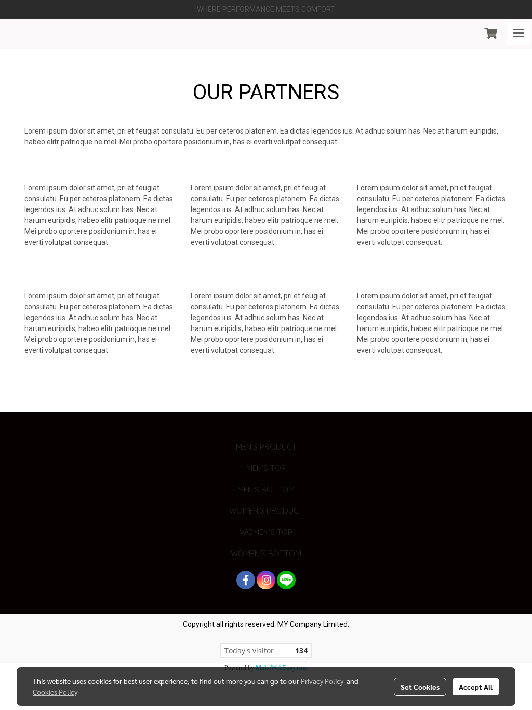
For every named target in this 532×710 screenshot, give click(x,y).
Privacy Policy (322, 681)
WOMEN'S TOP (266, 532)
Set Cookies (420, 686)
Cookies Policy (55, 691)
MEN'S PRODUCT (266, 447)
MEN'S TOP (266, 468)
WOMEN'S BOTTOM (266, 553)
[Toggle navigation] (518, 33)
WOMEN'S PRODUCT (266, 511)
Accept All (476, 686)
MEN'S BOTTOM (266, 489)
